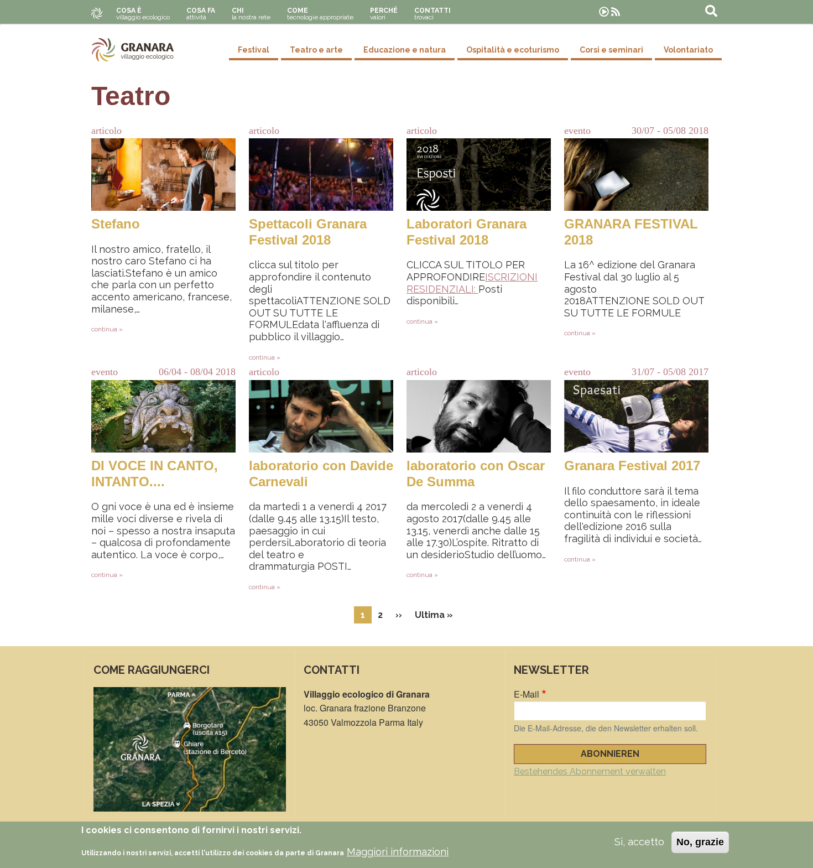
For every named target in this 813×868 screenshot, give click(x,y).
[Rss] (615, 12)
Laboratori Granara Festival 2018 (466, 231)
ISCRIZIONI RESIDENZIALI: (472, 283)
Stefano (115, 223)
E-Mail (526, 694)
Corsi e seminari (611, 49)
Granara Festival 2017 (632, 465)
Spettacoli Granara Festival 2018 (308, 231)
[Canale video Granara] (604, 12)
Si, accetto (639, 842)
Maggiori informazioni (398, 852)
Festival (253, 49)
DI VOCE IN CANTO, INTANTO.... (154, 473)
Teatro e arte (316, 49)
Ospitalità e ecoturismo (512, 49)
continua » (107, 329)
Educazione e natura (404, 49)
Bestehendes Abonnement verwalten (590, 771)
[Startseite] (132, 49)
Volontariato (688, 49)
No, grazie (700, 842)
